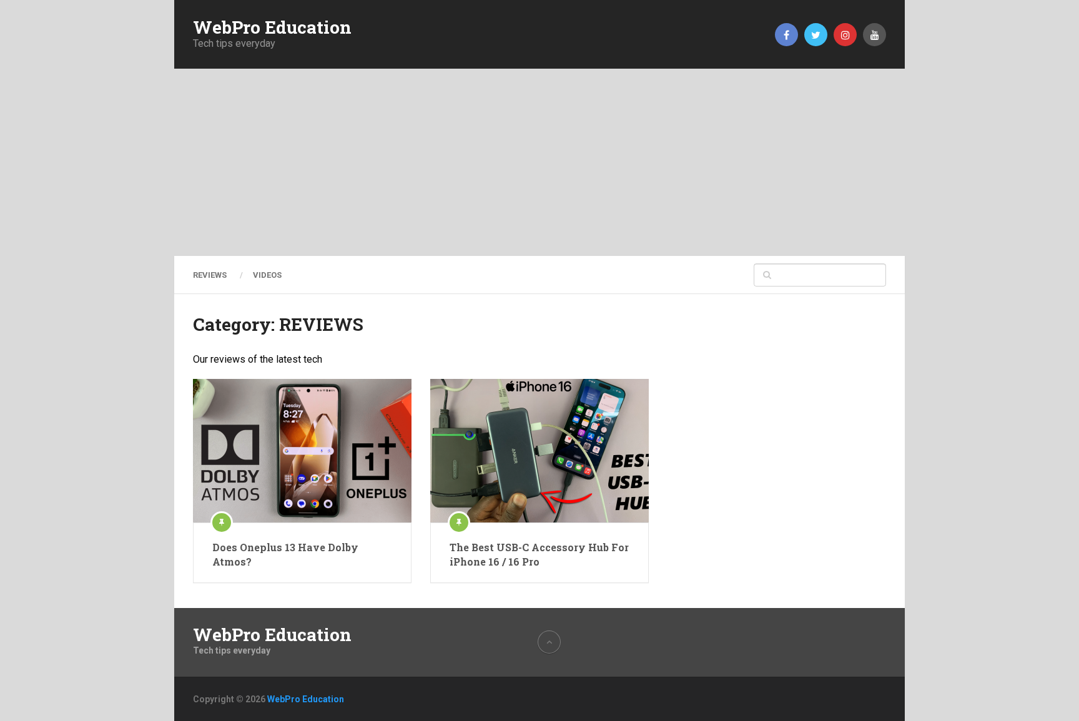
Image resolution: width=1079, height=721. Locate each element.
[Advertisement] (539, 162)
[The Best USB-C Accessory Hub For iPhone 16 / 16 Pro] (539, 450)
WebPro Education (272, 27)
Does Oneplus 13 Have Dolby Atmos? (285, 554)
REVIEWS (210, 275)
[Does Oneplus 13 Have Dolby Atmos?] (302, 450)
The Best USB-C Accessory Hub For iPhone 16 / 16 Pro (539, 554)
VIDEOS (267, 275)
